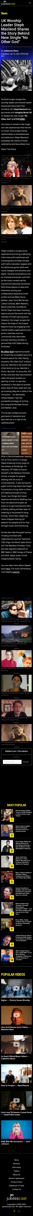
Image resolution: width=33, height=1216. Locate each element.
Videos (16, 1171)
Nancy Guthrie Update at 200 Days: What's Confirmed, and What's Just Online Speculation (23, 875)
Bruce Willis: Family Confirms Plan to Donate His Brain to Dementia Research (23, 922)
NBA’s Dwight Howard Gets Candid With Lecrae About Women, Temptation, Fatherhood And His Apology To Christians (24, 955)
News (16, 1160)
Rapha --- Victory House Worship (15, 1000)
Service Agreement (16, 1178)
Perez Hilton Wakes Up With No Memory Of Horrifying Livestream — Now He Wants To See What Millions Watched (23, 845)
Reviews (16, 1164)
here (8, 569)
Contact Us (16, 1189)
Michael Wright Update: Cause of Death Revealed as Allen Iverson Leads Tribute (24, 813)
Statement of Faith (16, 1186)
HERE (22, 119)
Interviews (16, 1167)
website (15, 572)
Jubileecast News (11, 51)
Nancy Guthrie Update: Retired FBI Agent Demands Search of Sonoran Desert (23, 828)
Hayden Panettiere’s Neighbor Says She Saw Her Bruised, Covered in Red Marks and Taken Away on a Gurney (23, 891)
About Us (16, 1175)
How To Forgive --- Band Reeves (15, 1085)
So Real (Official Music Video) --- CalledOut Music (15, 1057)
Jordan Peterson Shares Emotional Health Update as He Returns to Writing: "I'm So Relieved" (24, 938)
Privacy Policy (16, 1182)
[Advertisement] (16, 792)
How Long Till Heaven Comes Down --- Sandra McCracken (16, 1113)
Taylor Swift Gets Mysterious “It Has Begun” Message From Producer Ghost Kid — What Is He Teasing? (23, 860)
